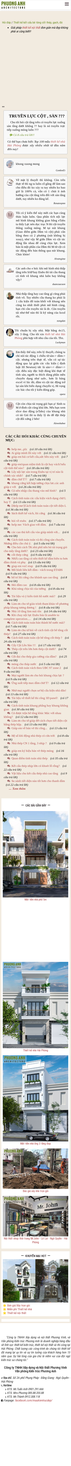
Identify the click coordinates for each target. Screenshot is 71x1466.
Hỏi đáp (6, 22)
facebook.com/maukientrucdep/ (33, 1400)
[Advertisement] (35, 70)
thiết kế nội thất (31, 27)
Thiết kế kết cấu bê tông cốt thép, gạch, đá (37, 22)
